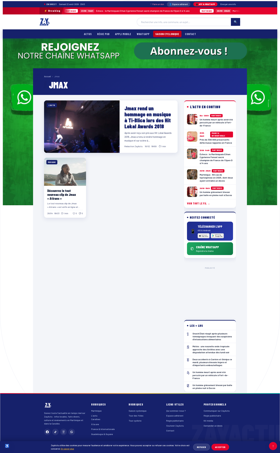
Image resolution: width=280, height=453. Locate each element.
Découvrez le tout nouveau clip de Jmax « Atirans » (61, 194)
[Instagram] (63, 432)
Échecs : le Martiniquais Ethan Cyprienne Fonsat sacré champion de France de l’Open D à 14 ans (105, 10)
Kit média (208, 420)
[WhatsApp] (71, 432)
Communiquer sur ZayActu (217, 410)
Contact (190, 34)
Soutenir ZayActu (175, 425)
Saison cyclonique (167, 34)
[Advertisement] (210, 291)
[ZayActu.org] (45, 21)
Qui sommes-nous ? (176, 410)
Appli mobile (123, 34)
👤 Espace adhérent (178, 4)
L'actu (94, 415)
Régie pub (103, 34)
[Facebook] (47, 432)
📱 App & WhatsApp (205, 4)
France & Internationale (103, 429)
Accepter (220, 447)
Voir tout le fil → (198, 203)
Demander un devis (213, 425)
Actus (88, 34)
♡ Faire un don (157, 4)
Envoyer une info (228, 4)
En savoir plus (67, 448)
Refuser (201, 447)
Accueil (47, 76)
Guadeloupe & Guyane (102, 434)
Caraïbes (95, 419)
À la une (95, 424)
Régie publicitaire (175, 420)
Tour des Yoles (136, 415)
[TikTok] (55, 432)
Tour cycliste (135, 420)
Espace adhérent (174, 415)
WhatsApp (143, 34)
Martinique (96, 410)
